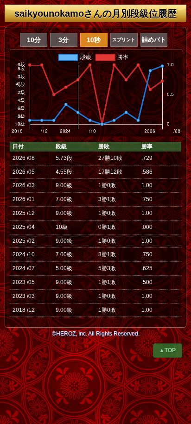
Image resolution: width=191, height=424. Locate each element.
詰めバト (154, 39)
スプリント (123, 39)
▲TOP (167, 350)
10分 (34, 40)
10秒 (94, 40)
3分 (63, 40)
